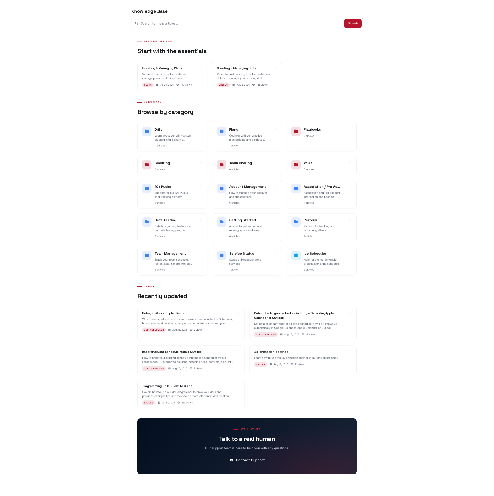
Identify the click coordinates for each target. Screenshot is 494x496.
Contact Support (250, 460)
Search (353, 23)
